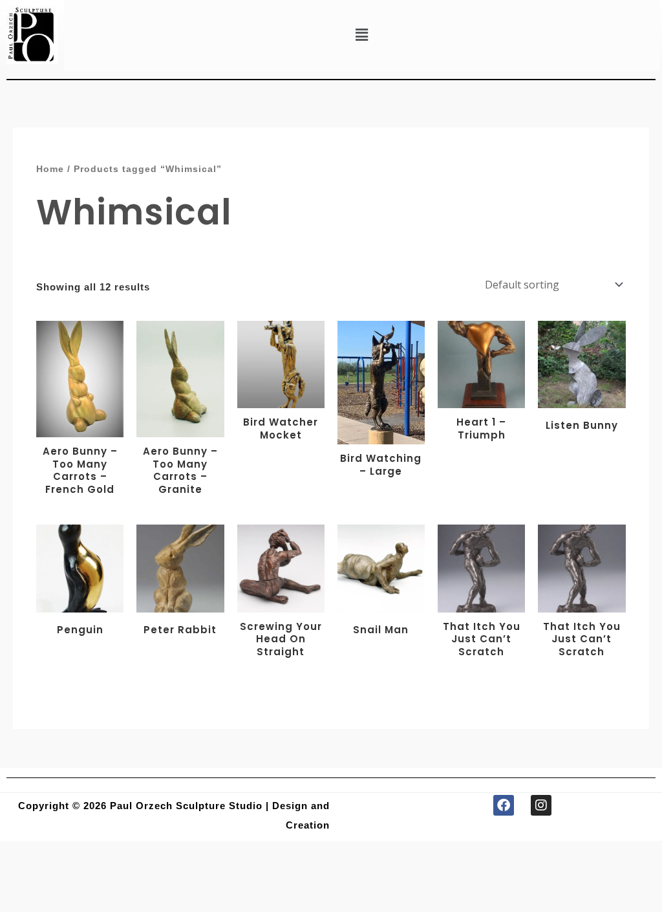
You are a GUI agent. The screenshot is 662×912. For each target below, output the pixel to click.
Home (50, 169)
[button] (361, 35)
